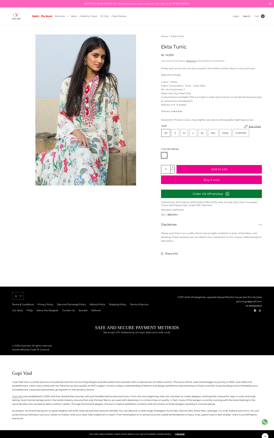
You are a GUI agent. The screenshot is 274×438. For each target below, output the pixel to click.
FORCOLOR (210, 202)
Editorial (96, 310)
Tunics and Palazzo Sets (174, 205)
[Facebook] (255, 311)
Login (236, 16)
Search (247, 16)
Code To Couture (39, 349)
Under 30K (195, 205)
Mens (74, 16)
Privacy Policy (45, 304)
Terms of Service (139, 304)
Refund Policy (97, 304)
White (164, 155)
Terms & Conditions (23, 304)
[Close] (270, 3)
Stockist (83, 310)
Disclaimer (169, 224)
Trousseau (251, 202)
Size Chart (239, 202)
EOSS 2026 (196, 202)
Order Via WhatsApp (208, 194)
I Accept (180, 434)
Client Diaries (118, 16)
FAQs (30, 310)
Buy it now (212, 180)
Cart (256, 16)
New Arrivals (225, 202)
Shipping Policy (117, 304)
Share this (171, 253)
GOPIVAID (178, 209)
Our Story (17, 310)
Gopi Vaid (17, 396)
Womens (60, 16)
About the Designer (48, 310)
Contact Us (68, 310)
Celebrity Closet (88, 16)
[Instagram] (260, 311)
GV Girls (104, 16)
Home (164, 36)
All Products (182, 202)
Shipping (191, 60)
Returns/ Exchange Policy (71, 304)
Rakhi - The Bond (42, 16)
